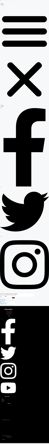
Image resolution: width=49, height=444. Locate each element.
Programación (2, 3)
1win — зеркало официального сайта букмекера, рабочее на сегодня (6, 300)
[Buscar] (5, 296)
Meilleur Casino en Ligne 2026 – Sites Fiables (4, 302)
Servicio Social (2, 4)
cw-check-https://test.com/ (2, 301)
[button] (24, 55)
